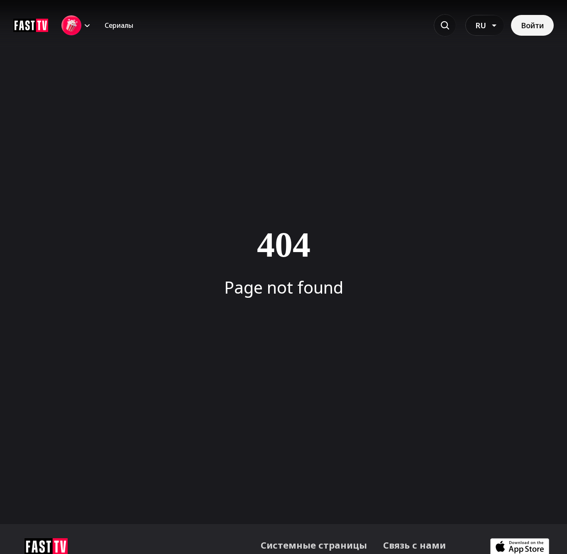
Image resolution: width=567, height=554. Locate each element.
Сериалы (119, 25)
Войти (532, 25)
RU (480, 25)
